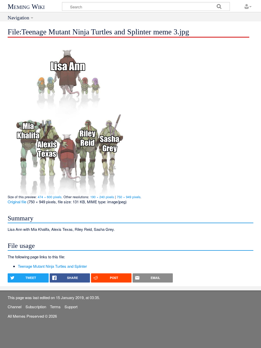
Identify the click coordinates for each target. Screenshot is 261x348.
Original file (17, 201)
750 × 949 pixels (128, 196)
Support (70, 306)
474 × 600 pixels (49, 196)
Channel (14, 306)
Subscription (35, 306)
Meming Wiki (26, 6)
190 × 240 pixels (102, 196)
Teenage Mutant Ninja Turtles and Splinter (52, 266)
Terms (55, 306)
